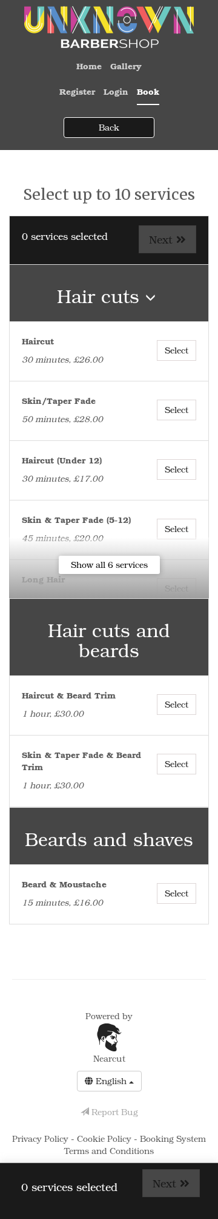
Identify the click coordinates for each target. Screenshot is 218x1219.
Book (148, 91)
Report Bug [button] (113, 1112)
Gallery (126, 66)
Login (116, 91)
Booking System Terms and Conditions (135, 1144)
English (111, 1081)
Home (89, 66)
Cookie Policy (105, 1138)
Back (109, 127)
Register (77, 91)
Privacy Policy (41, 1138)
